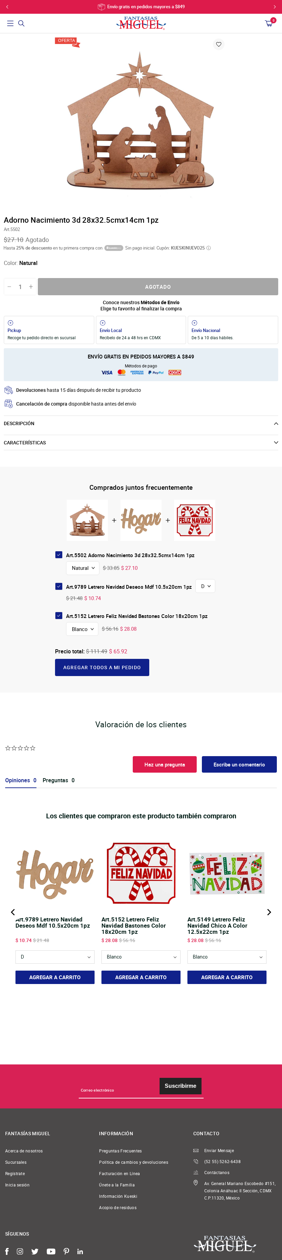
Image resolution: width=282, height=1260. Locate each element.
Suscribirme (180, 1086)
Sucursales (15, 1162)
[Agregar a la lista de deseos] (219, 44)
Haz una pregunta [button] (164, 764)
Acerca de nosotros (24, 1151)
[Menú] (10, 23)
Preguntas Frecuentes (120, 1151)
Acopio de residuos (118, 1208)
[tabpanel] (141, 123)
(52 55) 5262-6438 (222, 1161)
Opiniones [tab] (17, 780)
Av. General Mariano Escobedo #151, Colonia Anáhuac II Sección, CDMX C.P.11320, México (240, 1191)
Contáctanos (216, 1172)
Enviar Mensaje (219, 1150)
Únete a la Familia (117, 1185)
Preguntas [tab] (55, 780)
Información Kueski (118, 1196)
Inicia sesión (17, 1185)
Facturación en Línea (119, 1173)
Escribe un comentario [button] (239, 764)
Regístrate (15, 1173)
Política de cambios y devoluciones (133, 1162)
